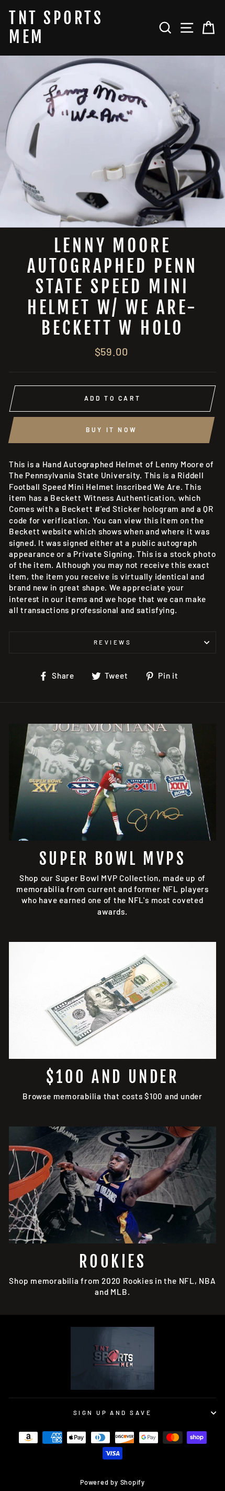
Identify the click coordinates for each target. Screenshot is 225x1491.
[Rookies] (112, 1185)
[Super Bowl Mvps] (112, 782)
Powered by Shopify (112, 1482)
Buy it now (111, 429)
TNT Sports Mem (56, 28)
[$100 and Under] (112, 1000)
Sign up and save (112, 1412)
